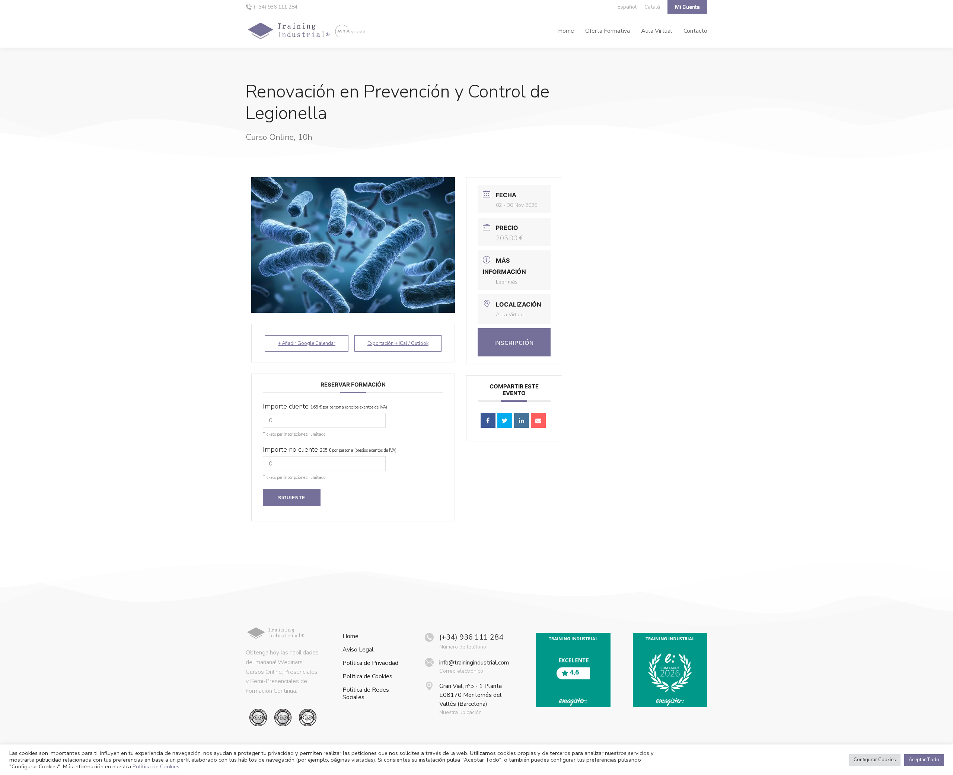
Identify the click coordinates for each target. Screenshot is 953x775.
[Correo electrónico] (538, 420)
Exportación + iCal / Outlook (397, 343)
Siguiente (291, 497)
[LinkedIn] (521, 420)
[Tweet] (504, 420)
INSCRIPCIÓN (514, 343)
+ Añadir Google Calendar (306, 343)
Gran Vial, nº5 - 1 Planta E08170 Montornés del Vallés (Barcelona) (470, 695)
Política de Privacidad (370, 663)
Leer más (506, 281)
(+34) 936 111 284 (275, 6)
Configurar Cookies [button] (875, 759)
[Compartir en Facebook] (488, 420)
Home (350, 636)
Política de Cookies (367, 676)
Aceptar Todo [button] (924, 759)
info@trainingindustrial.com (474, 663)
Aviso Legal (358, 649)
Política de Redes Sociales (365, 693)
